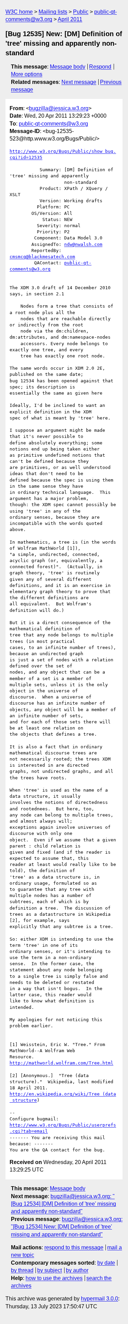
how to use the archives (54, 1278)
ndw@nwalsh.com (83, 244)
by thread (22, 1270)
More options (26, 74)
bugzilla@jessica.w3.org (58, 108)
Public (80, 12)
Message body (67, 67)
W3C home (19, 12)
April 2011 (70, 19)
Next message (78, 82)
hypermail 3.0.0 (99, 1298)
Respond (100, 67)
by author (77, 1270)
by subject (49, 1270)
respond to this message (73, 1247)
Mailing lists (53, 12)
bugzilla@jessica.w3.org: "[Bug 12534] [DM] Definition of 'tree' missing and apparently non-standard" (63, 1204)
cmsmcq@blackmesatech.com (42, 256)
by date (106, 1263)
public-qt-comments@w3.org (53, 124)
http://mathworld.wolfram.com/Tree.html (61, 1062)
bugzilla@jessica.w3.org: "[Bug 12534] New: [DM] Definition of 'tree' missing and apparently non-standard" (67, 1226)
